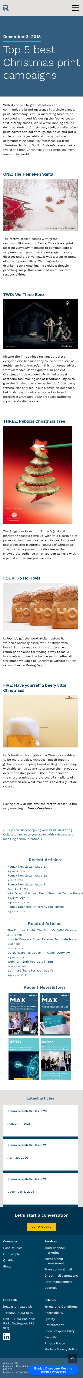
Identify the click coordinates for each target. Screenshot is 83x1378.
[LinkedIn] (6, 1339)
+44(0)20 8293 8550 (18, 1312)
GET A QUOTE (41, 1226)
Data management (58, 1281)
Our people (11, 1254)
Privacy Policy (54, 1343)
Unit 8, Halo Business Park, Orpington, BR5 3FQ (19, 1323)
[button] (72, 1358)
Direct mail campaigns (61, 1275)
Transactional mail (58, 1269)
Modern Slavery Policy (60, 1349)
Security (50, 1337)
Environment (54, 1325)
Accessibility (53, 1312)
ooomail (50, 1287)
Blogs (7, 1266)
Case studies (13, 1248)
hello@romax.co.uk (17, 1306)
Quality (8, 1260)
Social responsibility (59, 1331)
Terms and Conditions (61, 1306)
